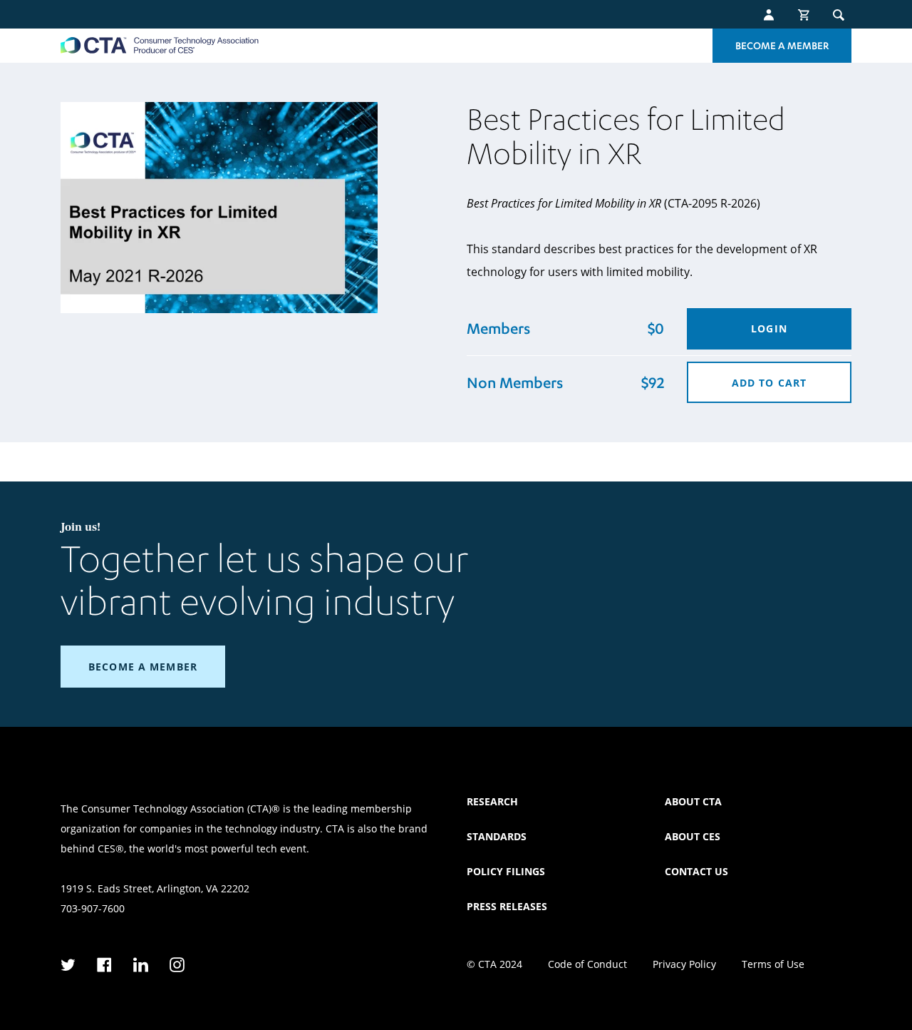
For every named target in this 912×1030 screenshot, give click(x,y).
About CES (692, 836)
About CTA (693, 801)
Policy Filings (506, 871)
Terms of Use (773, 964)
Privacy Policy (684, 964)
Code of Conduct (587, 964)
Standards (497, 836)
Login (769, 328)
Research (492, 801)
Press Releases (507, 906)
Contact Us (696, 871)
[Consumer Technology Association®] (160, 45)
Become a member (142, 666)
